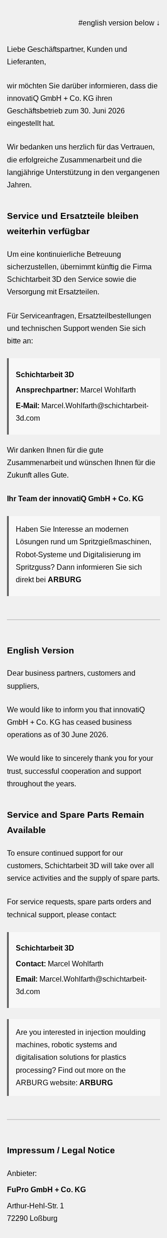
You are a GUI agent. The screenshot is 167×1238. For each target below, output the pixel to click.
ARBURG (64, 580)
